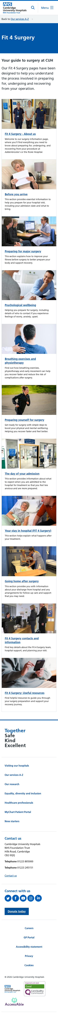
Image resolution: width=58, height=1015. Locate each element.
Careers (29, 928)
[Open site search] (33, 8)
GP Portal (29, 937)
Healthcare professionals (19, 802)
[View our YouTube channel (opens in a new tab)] (23, 898)
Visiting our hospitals (17, 765)
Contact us (11, 875)
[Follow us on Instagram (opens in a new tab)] (31, 898)
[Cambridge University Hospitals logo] (15, 8)
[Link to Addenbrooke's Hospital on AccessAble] (14, 1002)
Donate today (17, 911)
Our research (12, 784)
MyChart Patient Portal (18, 812)
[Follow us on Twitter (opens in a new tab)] (8, 898)
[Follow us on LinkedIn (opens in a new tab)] (39, 898)
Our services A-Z (20, 19)
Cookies (29, 965)
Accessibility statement (29, 946)
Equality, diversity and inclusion (23, 793)
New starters (12, 821)
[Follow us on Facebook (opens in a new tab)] (16, 898)
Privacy (29, 956)
